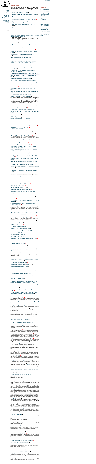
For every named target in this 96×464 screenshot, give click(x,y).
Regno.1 (12, 55)
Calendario (6, 19)
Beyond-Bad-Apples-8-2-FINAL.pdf (16, 37)
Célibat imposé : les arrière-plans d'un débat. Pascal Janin (20, 319)
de (49, 0)
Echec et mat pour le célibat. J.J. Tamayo (17, 185)
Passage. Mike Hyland (14, 389)
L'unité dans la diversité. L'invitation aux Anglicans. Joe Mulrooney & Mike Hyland (24, 301)
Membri (7, 12)
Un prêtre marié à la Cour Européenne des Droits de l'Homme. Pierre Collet (23, 220)
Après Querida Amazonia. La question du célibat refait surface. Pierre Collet (23, 105)
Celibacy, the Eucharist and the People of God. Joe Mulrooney (21, 135)
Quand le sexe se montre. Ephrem (16, 343)
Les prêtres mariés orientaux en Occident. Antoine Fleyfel (20, 393)
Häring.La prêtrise (13, 25)
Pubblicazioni (6, 14)
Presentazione (6, 9)
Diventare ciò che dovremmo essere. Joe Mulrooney (19, 453)
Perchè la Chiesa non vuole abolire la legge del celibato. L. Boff (21, 264)
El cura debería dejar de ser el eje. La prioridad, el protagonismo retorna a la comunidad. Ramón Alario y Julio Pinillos (23, 147)
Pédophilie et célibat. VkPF (15, 355)
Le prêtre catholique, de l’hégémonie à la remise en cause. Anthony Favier (45, 18)
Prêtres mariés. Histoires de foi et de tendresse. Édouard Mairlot (21, 275)
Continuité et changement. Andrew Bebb (17, 408)
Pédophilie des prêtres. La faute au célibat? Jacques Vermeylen (21, 360)
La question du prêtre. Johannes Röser (17, 297)
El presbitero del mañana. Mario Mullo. (17, 278)
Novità (7, 24)
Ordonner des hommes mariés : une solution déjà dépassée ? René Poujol (44, 22)
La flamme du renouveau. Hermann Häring (17, 243)
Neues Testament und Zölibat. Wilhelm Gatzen (18, 232)
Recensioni (6, 15)
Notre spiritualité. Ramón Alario (15, 398)
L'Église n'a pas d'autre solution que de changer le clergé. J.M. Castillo (22, 133)
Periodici (7, 21)
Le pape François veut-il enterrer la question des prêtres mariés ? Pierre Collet (44, 15)
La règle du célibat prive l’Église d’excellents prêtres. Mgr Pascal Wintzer (22, 44)
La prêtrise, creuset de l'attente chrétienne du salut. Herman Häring (21, 24)
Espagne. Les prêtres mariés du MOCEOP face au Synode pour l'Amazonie (23, 116)
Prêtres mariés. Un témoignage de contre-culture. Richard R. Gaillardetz (22, 196)
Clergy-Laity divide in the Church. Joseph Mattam (18, 181)
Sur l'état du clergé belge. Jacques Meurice (17, 449)
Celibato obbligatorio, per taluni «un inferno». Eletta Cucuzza (44, 25)
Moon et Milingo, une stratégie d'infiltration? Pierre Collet (20, 451)
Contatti (7, 22)
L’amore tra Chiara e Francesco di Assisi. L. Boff (18, 262)
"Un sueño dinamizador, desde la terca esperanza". (16, 128)
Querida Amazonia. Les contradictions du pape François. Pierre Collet (22, 109)
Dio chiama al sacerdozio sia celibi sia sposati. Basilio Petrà (20, 144)
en (45, 0)
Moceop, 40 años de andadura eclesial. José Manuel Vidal (20, 139)
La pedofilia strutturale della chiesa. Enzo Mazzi (18, 379)
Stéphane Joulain (28, 364)
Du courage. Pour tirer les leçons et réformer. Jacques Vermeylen (21, 322)
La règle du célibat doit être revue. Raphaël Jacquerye (19, 308)
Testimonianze (5, 17)
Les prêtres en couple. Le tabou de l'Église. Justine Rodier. (20, 96)
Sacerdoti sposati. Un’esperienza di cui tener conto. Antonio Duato (21, 230)
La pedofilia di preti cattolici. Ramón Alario (17, 305)
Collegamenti (6, 20)
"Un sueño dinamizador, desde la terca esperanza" (16, 140)
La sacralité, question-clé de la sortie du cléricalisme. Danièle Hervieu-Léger (45, 29)
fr (46, 0)
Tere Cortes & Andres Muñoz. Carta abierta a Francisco (19, 120)
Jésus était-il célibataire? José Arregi (16, 222)
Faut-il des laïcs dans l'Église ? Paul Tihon (17, 234)
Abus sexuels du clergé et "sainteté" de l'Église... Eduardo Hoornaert (22, 325)
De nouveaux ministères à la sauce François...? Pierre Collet (20, 94)
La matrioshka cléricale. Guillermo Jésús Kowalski (44, 9)
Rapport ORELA (13, 198)
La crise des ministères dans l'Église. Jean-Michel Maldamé (20, 217)
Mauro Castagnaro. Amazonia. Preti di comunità (18, 107)
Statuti (7, 10)
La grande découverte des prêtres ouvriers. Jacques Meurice (20, 273)
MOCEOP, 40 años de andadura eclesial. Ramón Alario (19, 127)
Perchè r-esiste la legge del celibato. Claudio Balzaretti (19, 442)
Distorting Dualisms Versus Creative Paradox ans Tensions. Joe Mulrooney (23, 193)
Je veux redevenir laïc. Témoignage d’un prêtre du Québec (20, 176)
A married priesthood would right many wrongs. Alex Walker (20, 189)
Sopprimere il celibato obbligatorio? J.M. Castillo (18, 187)
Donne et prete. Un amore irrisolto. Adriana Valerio (19, 142)
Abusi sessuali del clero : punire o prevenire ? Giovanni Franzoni (21, 333)
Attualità (7, 16)
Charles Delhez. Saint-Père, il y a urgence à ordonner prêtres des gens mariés (23, 125)
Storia (7, 11)
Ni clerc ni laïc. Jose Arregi (15, 268)
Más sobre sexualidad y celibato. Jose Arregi (18, 226)
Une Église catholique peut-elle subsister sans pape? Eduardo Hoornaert (23, 215)
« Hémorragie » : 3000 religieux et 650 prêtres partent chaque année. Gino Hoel (23, 161)
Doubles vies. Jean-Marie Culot (15, 114)
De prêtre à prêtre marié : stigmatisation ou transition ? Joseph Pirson (22, 164)
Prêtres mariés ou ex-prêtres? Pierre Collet (17, 431)
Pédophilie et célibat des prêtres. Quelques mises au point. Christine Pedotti (23, 366)
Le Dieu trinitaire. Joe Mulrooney (16, 414)
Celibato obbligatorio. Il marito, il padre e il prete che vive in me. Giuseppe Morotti (24, 212)
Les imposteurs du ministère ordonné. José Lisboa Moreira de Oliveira (22, 191)
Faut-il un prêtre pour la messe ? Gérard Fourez (18, 245)
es (47, 0)
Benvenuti (6, 7)
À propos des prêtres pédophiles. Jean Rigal (18, 363)
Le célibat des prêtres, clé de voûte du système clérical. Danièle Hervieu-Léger (23, 82)
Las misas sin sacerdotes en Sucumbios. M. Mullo (19, 266)
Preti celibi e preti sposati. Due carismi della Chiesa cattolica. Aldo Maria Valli (23, 238)
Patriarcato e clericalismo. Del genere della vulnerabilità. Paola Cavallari (22, 49)
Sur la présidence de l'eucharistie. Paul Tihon (18, 433)
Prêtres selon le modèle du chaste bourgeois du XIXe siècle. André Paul (22, 80)
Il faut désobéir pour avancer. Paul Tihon (17, 236)
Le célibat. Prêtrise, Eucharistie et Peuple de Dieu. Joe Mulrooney (21, 440)
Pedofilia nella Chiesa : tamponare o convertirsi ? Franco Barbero (21, 338)
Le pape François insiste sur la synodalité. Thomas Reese (20, 16)
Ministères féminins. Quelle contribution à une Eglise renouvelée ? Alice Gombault (24, 295)
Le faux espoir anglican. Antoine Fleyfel (17, 384)
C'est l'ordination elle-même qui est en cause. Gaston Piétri (45, 32)
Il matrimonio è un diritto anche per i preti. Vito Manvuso (20, 183)
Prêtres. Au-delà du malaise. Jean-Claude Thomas (18, 33)
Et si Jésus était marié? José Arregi (16, 224)
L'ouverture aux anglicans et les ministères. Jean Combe (20, 374)
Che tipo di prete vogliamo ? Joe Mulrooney (18, 210)
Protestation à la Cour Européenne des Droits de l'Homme (20, 228)
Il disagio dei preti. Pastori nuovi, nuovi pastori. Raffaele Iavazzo (21, 54)
